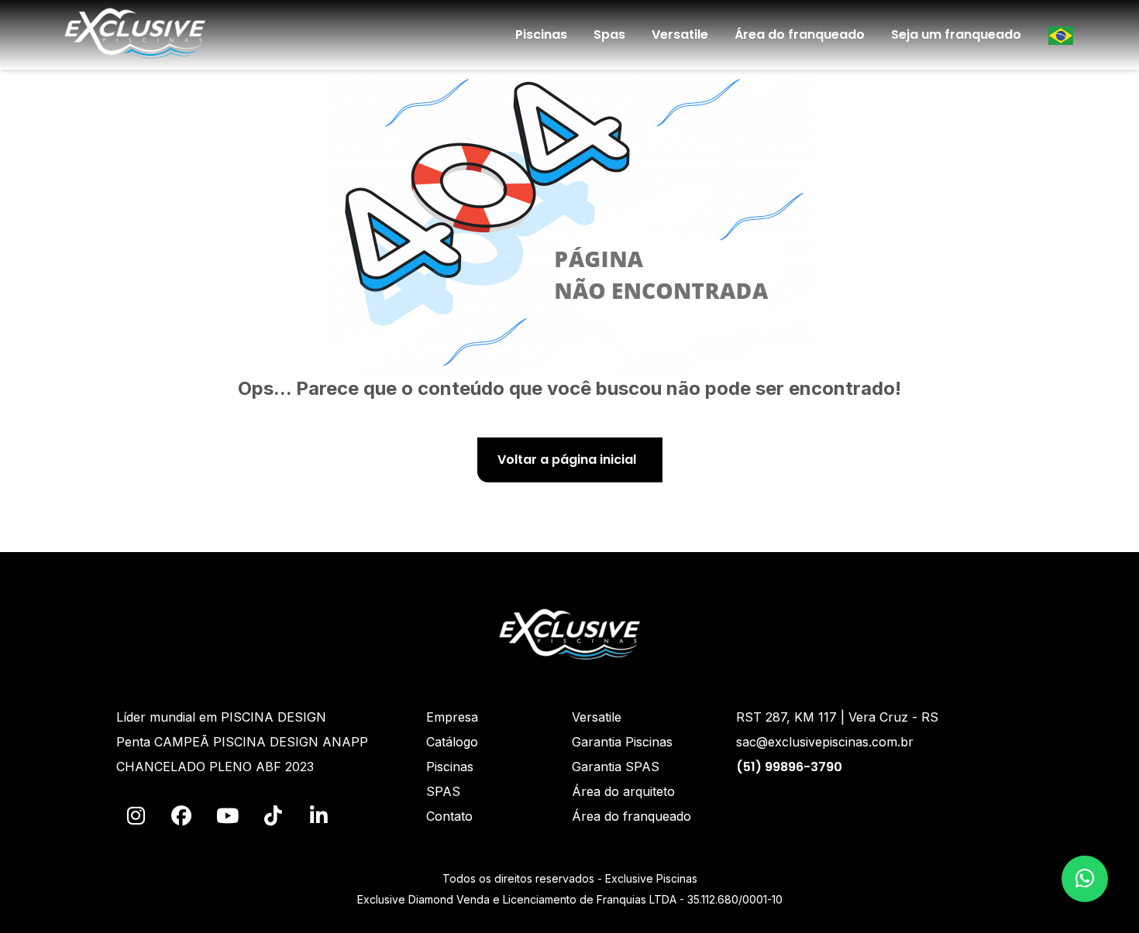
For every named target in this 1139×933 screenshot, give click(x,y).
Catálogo (452, 741)
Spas (609, 34)
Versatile (680, 34)
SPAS (443, 791)
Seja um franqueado (956, 34)
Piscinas (541, 34)
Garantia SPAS (615, 766)
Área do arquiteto (623, 791)
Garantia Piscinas (622, 741)
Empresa (452, 717)
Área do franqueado (800, 34)
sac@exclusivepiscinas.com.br (825, 741)
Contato (449, 816)
